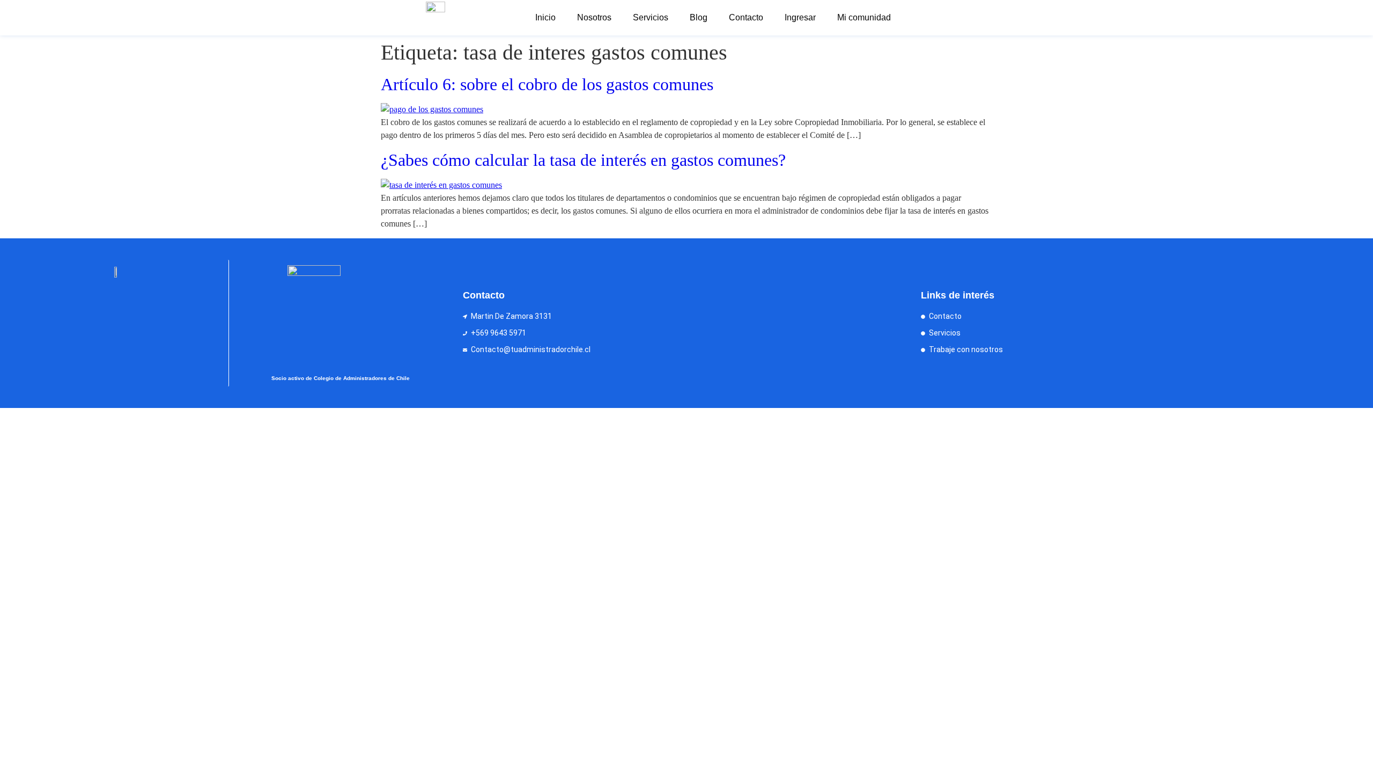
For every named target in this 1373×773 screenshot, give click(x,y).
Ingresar (800, 17)
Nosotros (594, 17)
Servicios (650, 17)
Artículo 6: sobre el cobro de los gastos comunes (547, 84)
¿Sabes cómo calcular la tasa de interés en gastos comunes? (583, 160)
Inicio (545, 17)
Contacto (746, 17)
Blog (698, 17)
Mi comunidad (864, 17)
